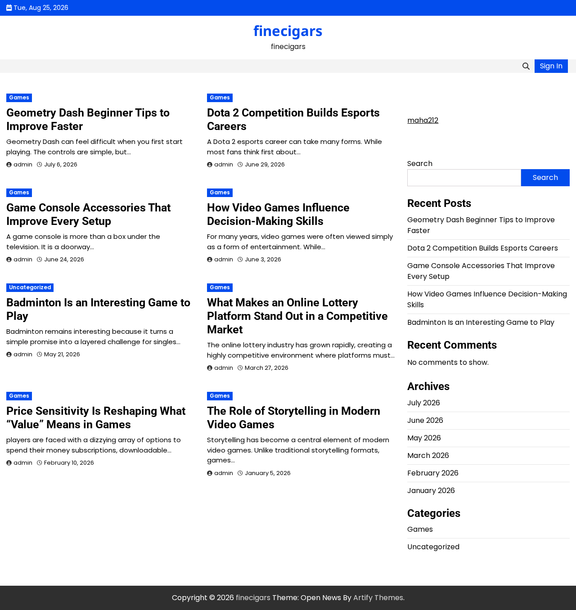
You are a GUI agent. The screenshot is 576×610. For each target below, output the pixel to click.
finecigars (288, 30)
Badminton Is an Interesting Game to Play (480, 322)
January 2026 (431, 490)
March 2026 (428, 455)
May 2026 (424, 438)
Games (19, 97)
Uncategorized (30, 287)
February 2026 (433, 473)
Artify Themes (378, 597)
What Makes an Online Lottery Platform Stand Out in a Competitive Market (297, 316)
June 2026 (425, 420)
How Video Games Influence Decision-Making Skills (278, 214)
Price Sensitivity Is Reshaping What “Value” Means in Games (95, 417)
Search (419, 163)
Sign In (551, 66)
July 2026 (423, 403)
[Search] (526, 66)
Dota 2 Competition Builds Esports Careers (482, 248)
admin (23, 164)
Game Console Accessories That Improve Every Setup (88, 214)
